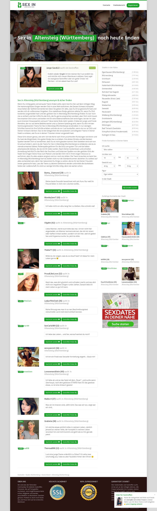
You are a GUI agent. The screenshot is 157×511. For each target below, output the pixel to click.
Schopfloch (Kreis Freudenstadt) (120, 131)
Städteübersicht (119, 5)
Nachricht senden (54, 89)
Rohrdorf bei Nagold (120, 92)
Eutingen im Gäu (120, 135)
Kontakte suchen (131, 188)
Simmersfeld (120, 88)
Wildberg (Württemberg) (120, 115)
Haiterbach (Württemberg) (120, 85)
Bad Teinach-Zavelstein (120, 128)
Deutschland (46, 475)
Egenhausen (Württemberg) (120, 72)
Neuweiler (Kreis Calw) (120, 98)
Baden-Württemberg (33, 475)
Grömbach (120, 79)
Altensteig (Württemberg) (56, 175)
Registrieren (133, 5)
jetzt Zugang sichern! (134, 504)
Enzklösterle (120, 118)
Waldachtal (120, 105)
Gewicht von (107, 162)
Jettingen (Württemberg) (120, 122)
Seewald (120, 108)
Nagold (120, 102)
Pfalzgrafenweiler (120, 95)
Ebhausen (120, 82)
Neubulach (120, 112)
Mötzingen (120, 125)
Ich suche (105, 146)
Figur (104, 170)
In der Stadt (106, 179)
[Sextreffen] (26, 5)
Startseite (106, 5)
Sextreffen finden (69, 191)
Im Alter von (107, 154)
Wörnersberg (120, 75)
